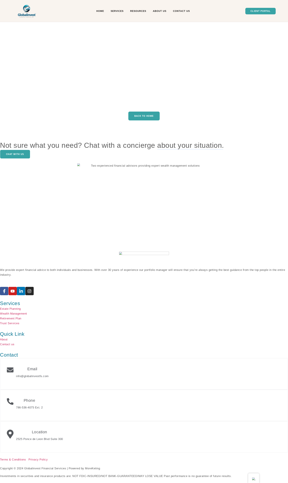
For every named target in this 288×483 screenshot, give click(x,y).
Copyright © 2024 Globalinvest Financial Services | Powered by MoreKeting (50, 468)
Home (100, 11)
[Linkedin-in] (21, 291)
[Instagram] (29, 291)
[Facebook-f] (4, 291)
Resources (138, 11)
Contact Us (181, 11)
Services (117, 11)
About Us (159, 11)
